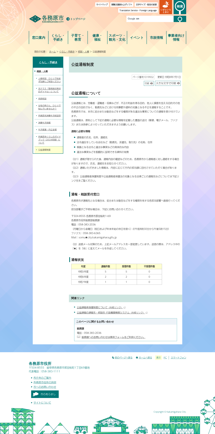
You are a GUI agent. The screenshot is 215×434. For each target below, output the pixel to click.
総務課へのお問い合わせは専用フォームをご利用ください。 (113, 337)
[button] (165, 7)
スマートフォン (178, 357)
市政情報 (156, 37)
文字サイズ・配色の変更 (146, 4)
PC (165, 357)
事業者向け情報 (176, 37)
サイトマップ (102, 4)
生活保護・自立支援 (47, 129)
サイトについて (42, 403)
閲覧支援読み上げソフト (121, 4)
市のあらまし (48, 394)
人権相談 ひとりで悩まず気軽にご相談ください (49, 80)
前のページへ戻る (124, 357)
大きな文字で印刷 (166, 83)
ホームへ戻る (145, 357)
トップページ (77, 19)
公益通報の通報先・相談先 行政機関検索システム (111, 312)
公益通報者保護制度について (100, 307)
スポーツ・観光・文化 (117, 37)
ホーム (52, 51)
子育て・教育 (78, 37)
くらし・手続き (58, 37)
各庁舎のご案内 (42, 378)
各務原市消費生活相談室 (49, 115)
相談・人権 (83, 51)
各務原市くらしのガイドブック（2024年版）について (49, 139)
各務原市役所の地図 (45, 382)
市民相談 (42, 98)
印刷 (147, 83)
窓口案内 (38, 37)
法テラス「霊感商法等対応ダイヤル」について (49, 90)
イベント (137, 37)
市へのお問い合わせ (45, 387)
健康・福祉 (97, 37)
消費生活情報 (44, 122)
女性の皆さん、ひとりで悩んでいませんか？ (49, 107)
